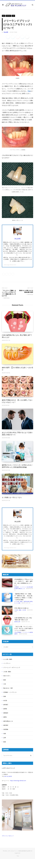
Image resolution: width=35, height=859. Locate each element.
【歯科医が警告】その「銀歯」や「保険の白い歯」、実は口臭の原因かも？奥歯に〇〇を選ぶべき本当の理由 (23, 596)
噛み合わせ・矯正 (8, 688)
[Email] (27, 37)
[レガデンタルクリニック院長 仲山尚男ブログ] (16, 5)
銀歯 (4, 742)
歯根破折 (5, 713)
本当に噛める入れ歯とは (21, 608)
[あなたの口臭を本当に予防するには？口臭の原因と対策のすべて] (17, 419)
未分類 (28, 587)
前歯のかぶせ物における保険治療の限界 (26, 291)
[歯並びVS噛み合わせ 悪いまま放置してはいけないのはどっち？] (17, 386)
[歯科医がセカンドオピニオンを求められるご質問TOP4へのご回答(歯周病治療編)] (17, 451)
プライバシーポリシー (8, 836)
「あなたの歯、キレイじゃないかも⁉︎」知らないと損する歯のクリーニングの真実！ (23, 628)
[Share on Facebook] (8, 37)
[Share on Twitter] (13, 37)
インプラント (7, 663)
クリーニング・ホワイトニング (11, 667)
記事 (13, 15)
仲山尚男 (6, 32)
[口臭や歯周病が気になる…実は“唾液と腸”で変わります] (17, 321)
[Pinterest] (17, 37)
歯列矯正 (5, 704)
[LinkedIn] (22, 37)
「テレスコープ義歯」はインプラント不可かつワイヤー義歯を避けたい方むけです (9, 293)
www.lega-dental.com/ (10, 265)
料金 (29, 91)
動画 (4, 680)
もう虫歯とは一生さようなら (12, 497)
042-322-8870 (8, 776)
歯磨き (16, 634)
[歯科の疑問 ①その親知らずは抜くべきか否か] (17, 354)
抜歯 (4, 15)
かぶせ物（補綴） (18, 601)
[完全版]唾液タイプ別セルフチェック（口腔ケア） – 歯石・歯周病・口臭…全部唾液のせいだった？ (23, 582)
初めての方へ (7, 676)
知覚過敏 (5, 729)
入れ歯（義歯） (18, 610)
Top (18, 856)
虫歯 (19, 603)
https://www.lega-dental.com (18, 780)
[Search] (32, 4)
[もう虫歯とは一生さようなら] (17, 484)
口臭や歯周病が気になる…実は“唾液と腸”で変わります (23, 619)
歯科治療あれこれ (20, 588)
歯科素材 (8, 15)
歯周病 (25, 601)
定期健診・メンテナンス (20, 587)
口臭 (15, 632)
